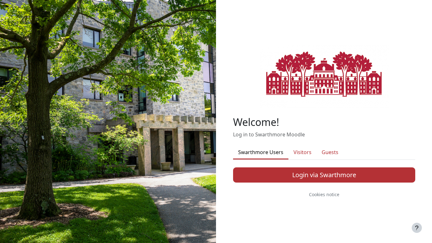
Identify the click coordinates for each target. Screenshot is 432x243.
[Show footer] (417, 228)
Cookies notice (324, 194)
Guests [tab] (330, 152)
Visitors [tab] (302, 152)
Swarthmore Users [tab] (260, 152)
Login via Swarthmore (324, 175)
